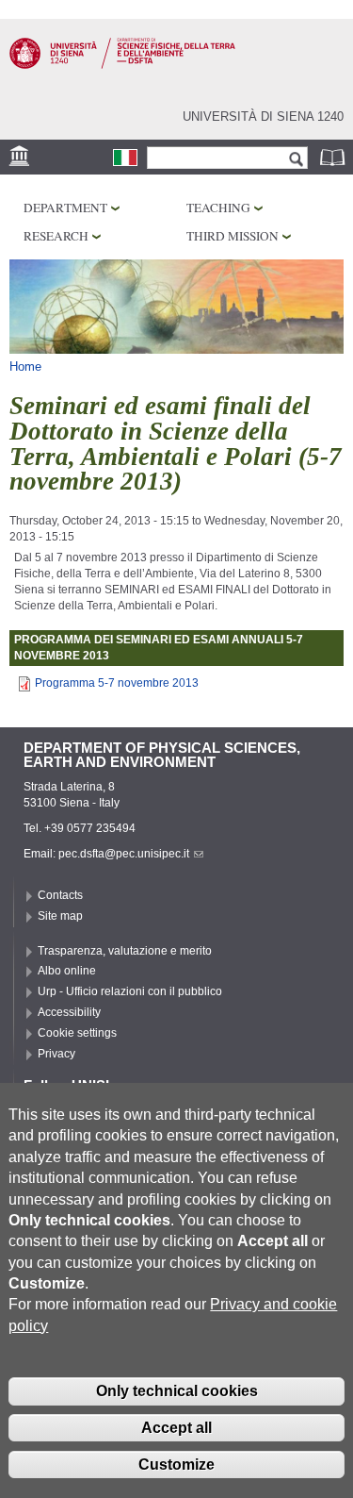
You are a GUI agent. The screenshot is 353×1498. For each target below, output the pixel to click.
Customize (176, 1464)
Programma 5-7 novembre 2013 (117, 683)
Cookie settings (77, 1033)
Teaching (218, 207)
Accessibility (69, 1012)
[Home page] (122, 65)
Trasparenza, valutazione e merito (125, 950)
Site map (60, 916)
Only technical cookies (177, 1391)
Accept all (176, 1428)
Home (25, 366)
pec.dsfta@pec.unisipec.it (123, 853)
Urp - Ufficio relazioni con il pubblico (130, 991)
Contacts (60, 895)
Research (56, 235)
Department (65, 207)
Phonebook (334, 157)
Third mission (232, 235)
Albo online (67, 970)
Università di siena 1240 (263, 116)
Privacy (56, 1053)
